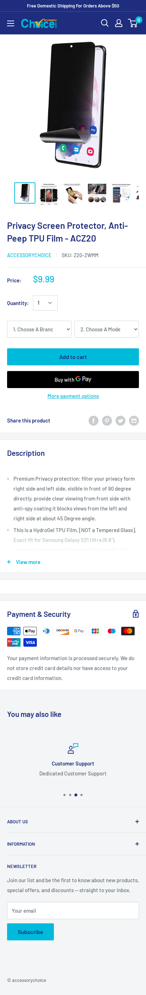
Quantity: (18, 303)
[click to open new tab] (24, 193)
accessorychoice (29, 255)
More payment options (73, 396)
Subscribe (30, 931)
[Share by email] (134, 420)
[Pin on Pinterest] (107, 420)
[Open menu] (10, 23)
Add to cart (73, 356)
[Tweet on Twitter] (120, 420)
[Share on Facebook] (94, 420)
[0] (133, 23)
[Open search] (105, 23)
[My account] (118, 23)
